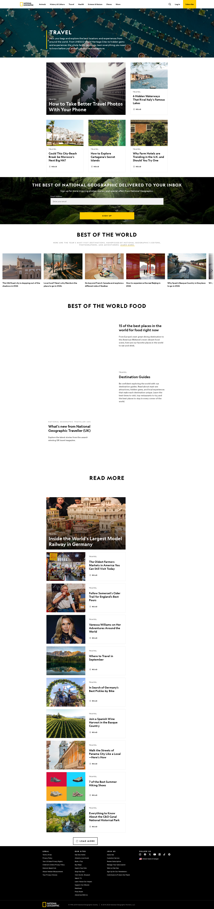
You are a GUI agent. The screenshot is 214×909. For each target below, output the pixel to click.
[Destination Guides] (107, 389)
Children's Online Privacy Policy (54, 865)
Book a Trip (79, 861)
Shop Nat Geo (80, 871)
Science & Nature (95, 4)
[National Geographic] (27, 4)
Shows (109, 4)
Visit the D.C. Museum (82, 875)
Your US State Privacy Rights (53, 861)
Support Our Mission (82, 885)
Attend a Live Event (82, 858)
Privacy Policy (47, 858)
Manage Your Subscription (116, 865)
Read (138, 109)
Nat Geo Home (80, 855)
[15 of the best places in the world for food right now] (107, 336)
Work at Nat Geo (113, 868)
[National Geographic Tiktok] (164, 854)
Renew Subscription (114, 861)
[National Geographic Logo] (51, 906)
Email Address (56, 196)
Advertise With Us (81, 895)
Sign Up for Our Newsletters (117, 871)
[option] (21, 270)
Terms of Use (47, 855)
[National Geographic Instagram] (140, 854)
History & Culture (57, 4)
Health (81, 4)
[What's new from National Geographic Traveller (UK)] (107, 432)
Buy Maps (78, 865)
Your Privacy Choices (50, 875)
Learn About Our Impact (83, 882)
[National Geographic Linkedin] (159, 854)
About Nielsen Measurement (53, 871)
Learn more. (127, 245)
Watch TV (78, 878)
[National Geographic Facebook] (145, 854)
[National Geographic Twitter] (149, 854)
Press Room (79, 892)
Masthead (78, 888)
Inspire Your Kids (81, 868)
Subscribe (110, 855)
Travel (71, 4)
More (118, 4)
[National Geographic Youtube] (154, 854)
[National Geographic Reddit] (169, 854)
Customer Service (113, 858)
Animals (42, 4)
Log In (177, 4)
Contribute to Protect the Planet (118, 875)
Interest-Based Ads (49, 868)
